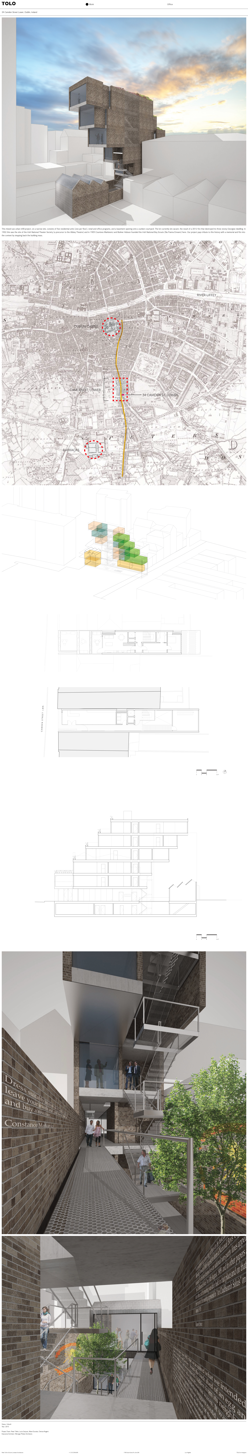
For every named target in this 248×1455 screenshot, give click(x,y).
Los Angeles (188, 1452)
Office (170, 4)
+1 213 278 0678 (73, 1452)
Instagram (241, 1452)
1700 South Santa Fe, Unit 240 (131, 1452)
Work (91, 4)
